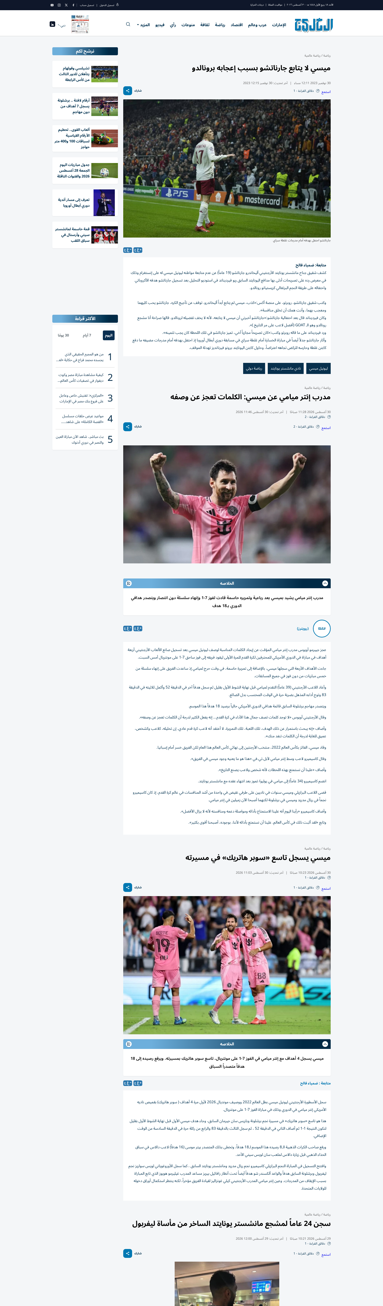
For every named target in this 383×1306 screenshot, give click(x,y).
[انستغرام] (59, 5)
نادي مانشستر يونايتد (286, 368)
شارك (138, 91)
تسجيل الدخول (107, 5)
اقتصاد (237, 25)
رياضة (220, 25)
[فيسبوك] (73, 5)
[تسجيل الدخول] (117, 5)
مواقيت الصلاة (275, 4)
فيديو (159, 25)
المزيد (145, 25)
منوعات (188, 25)
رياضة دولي (254, 368)
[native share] (127, 90)
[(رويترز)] (322, 628)
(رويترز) (303, 628)
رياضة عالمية (312, 55)
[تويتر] (66, 5)
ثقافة (204, 25)
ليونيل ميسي (318, 368)
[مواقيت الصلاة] (52, 25)
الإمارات (279, 25)
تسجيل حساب (87, 5)
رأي (173, 25)
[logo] (314, 25)
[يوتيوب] (52, 5)
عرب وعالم (257, 25)
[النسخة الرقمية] (80, 25)
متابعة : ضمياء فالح (315, 1083)
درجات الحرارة (257, 4)
